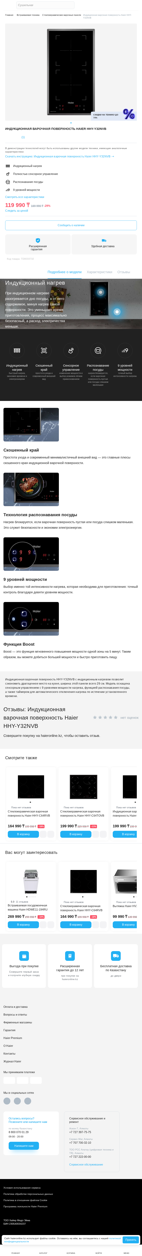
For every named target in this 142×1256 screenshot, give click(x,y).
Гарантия (9, 1030)
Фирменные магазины (17, 1022)
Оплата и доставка (15, 1006)
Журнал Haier (12, 1061)
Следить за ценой (16, 210)
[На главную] (9, 5)
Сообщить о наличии (71, 225)
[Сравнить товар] (43, 834)
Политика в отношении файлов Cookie (25, 1200)
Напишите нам (23, 1145)
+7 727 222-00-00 (80, 1156)
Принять (130, 1239)
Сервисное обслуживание (86, 1164)
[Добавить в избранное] (50, 834)
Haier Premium (12, 1038)
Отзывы (123, 272)
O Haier (8, 1045)
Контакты (9, 1053)
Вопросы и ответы (15, 1014)
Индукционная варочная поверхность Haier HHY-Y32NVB (58, 156)
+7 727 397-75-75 (80, 1132)
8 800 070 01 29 (19, 1132)
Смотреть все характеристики (24, 197)
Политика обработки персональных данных (28, 1194)
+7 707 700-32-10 (80, 1142)
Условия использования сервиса (22, 1187)
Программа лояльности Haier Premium (25, 1206)
